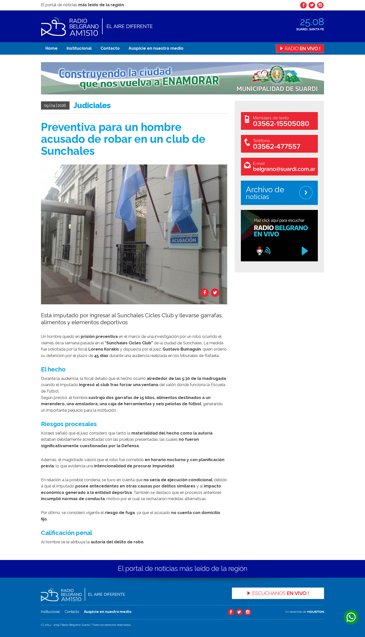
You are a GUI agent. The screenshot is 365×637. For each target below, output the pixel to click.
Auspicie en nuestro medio (156, 48)
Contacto (110, 48)
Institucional (79, 48)
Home (51, 48)
